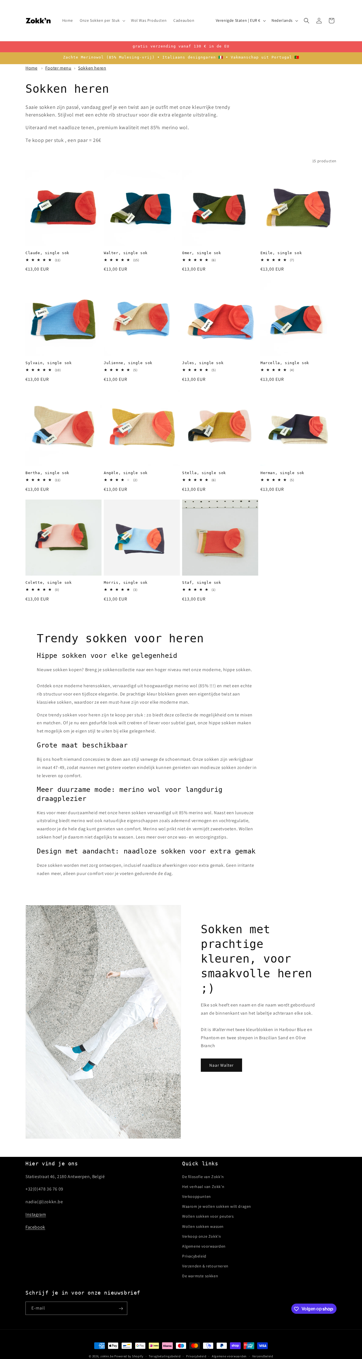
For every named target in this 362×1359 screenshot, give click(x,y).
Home (31, 68)
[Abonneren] (121, 1308)
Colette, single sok (48, 582)
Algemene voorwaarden (204, 1245)
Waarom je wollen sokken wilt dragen (216, 1206)
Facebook (35, 1227)
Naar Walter (221, 1065)
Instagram (35, 1214)
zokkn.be (107, 1356)
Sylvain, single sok (48, 363)
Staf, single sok (201, 582)
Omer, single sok (201, 253)
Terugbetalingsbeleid (164, 1356)
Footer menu (58, 68)
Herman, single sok (282, 473)
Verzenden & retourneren (205, 1266)
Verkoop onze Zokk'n (201, 1236)
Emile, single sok (281, 253)
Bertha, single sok (47, 473)
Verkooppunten (196, 1196)
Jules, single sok (202, 363)
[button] (102, 20)
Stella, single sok (204, 473)
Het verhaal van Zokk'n (203, 1186)
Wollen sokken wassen (203, 1226)
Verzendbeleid (262, 1356)
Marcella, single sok (284, 363)
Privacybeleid (194, 1256)
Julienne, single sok (128, 363)
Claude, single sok (47, 253)
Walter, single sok (126, 253)
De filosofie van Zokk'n (203, 1176)
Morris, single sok (126, 582)
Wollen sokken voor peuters (208, 1216)
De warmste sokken (200, 1275)
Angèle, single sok (126, 473)
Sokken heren (92, 68)
